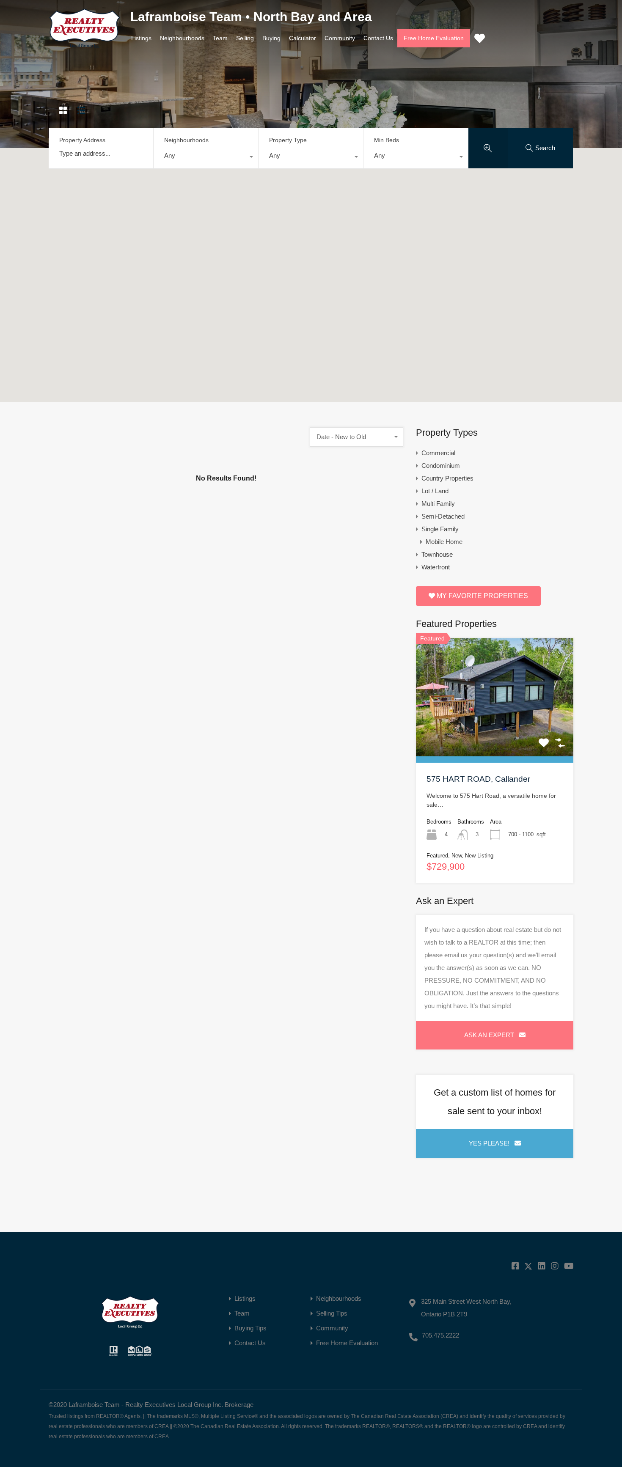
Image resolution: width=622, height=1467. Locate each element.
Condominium (440, 465)
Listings (141, 38)
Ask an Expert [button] (491, 1034)
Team (220, 38)
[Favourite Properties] (479, 38)
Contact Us (378, 38)
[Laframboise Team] (85, 44)
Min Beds (386, 140)
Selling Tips (331, 1313)
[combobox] (206, 158)
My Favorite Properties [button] (481, 595)
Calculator (302, 38)
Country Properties (447, 478)
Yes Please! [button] (492, 1143)
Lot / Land (435, 490)
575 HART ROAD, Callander (478, 779)
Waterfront (435, 567)
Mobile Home (444, 541)
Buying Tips (250, 1328)
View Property (494, 732)
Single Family (440, 529)
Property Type (288, 140)
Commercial (438, 452)
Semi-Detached (443, 516)
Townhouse (437, 554)
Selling (245, 38)
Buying (271, 38)
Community (340, 38)
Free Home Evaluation (434, 38)
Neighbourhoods (182, 38)
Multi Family (438, 503)
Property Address (82, 140)
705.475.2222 (440, 1335)
